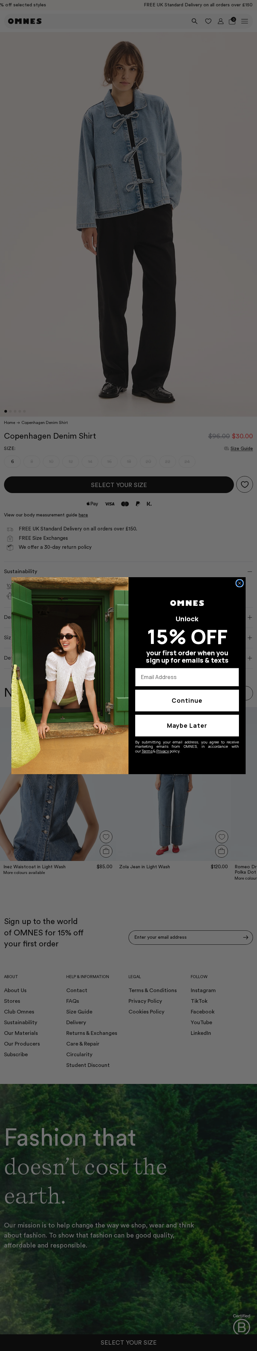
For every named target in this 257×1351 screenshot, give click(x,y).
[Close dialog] (239, 583)
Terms (147, 750)
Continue (187, 700)
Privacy (162, 750)
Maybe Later (187, 725)
